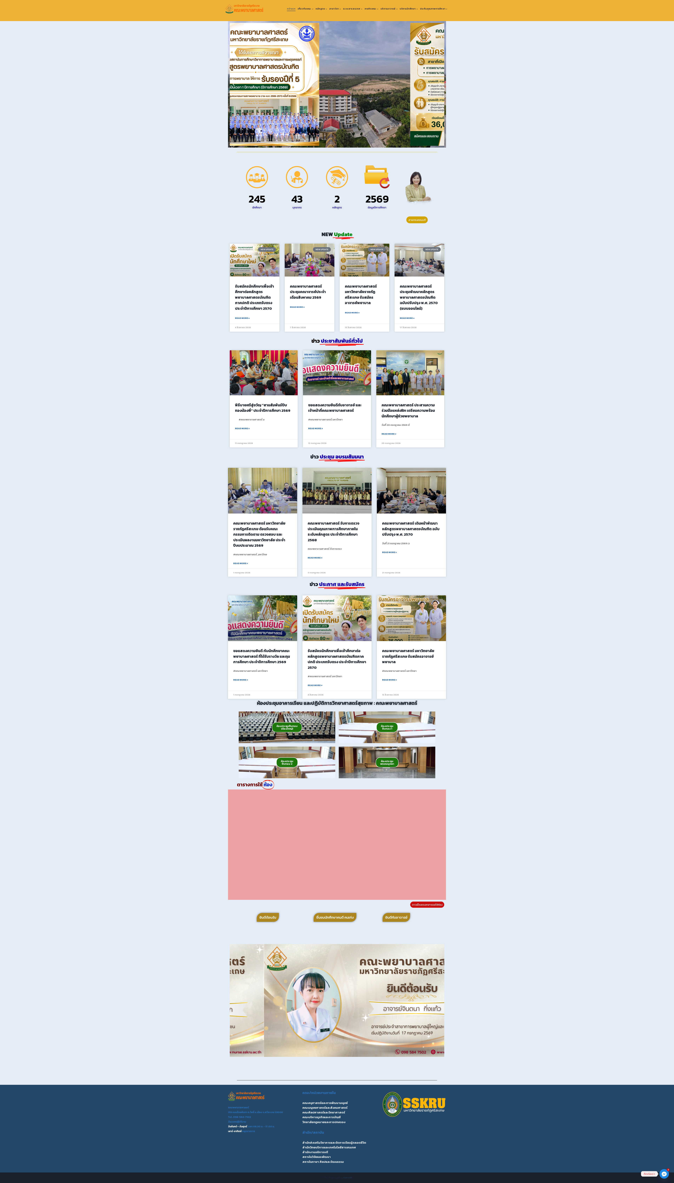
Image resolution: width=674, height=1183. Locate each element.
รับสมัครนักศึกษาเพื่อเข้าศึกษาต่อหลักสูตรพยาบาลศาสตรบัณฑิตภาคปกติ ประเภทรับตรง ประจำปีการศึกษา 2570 (254, 297)
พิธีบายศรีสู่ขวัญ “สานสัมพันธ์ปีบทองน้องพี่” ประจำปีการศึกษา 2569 (262, 407)
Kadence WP (347, 1177)
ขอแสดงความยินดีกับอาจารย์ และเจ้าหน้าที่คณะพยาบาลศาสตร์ (334, 407)
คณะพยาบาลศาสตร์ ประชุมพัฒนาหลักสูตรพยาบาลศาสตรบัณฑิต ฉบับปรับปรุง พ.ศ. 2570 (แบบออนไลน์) (419, 297)
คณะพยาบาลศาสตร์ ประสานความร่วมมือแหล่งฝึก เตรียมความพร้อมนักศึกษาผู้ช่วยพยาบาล (408, 410)
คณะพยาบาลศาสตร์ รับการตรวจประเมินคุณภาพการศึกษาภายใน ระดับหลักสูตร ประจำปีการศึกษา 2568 (333, 532)
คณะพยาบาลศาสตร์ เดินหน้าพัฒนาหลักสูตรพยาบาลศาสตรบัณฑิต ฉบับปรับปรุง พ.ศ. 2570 (411, 529)
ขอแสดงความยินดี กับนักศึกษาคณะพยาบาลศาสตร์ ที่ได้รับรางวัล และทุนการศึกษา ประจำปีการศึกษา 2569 (261, 656)
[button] (234, 84)
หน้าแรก (291, 8)
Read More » (242, 318)
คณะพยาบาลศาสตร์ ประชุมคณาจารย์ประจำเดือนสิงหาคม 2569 (308, 292)
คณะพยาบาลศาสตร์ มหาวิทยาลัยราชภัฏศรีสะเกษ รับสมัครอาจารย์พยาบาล (361, 295)
